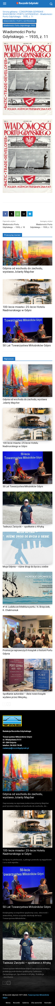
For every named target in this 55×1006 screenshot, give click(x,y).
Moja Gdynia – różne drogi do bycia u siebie (25, 566)
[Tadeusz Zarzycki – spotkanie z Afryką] (27, 508)
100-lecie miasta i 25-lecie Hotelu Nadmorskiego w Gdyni (24, 308)
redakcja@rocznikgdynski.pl (16, 748)
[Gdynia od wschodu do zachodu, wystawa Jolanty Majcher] (27, 253)
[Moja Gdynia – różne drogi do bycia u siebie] (27, 548)
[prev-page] (4, 704)
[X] (11, 214)
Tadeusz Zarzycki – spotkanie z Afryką (23, 526)
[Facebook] (5, 214)
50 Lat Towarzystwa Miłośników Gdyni (27, 345)
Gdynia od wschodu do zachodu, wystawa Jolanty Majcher (23, 270)
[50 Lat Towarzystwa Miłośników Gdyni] (27, 330)
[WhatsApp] (17, 214)
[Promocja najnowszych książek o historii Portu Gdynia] (27, 631)
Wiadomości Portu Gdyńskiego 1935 (19, 25)
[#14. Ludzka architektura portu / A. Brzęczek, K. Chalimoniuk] (27, 588)
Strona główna (10, 11)
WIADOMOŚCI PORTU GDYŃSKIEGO (20, 14)
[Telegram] (30, 214)
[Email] (23, 214)
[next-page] (8, 704)
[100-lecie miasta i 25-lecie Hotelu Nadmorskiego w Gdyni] (27, 291)
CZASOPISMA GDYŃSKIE (31, 11)
